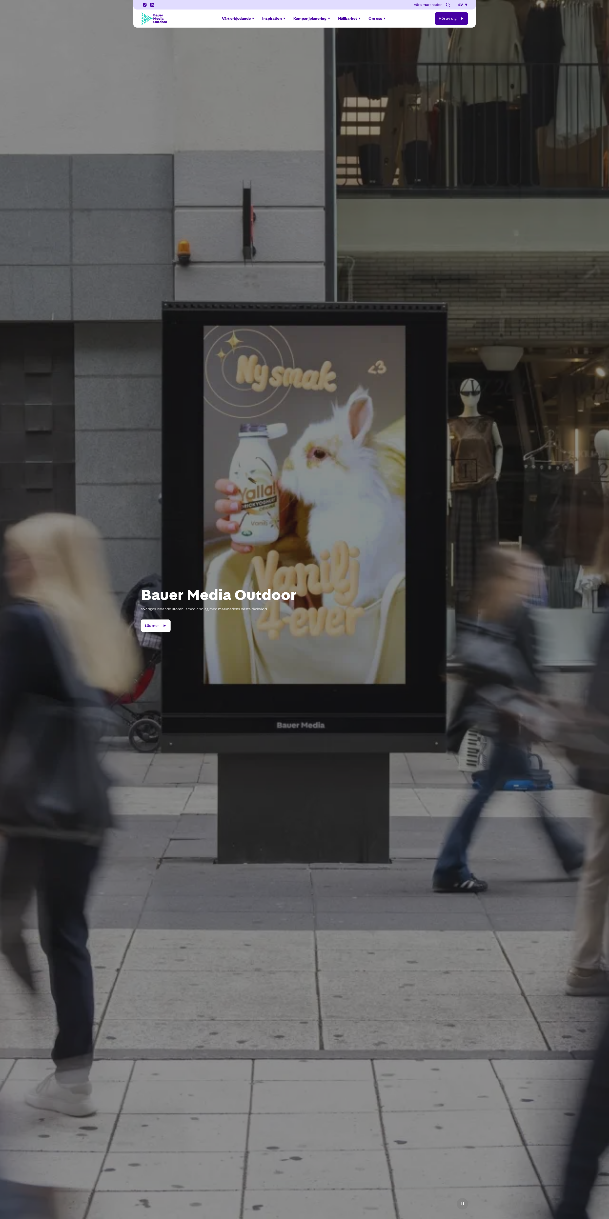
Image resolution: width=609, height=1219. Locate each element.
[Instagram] (145, 5)
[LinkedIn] (152, 5)
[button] (448, 4)
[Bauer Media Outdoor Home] (154, 19)
